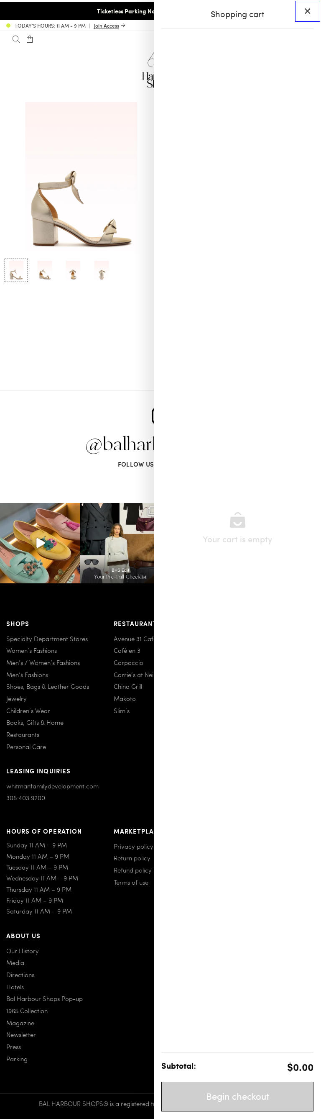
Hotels (15, 987)
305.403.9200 (25, 797)
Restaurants (22, 734)
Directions (20, 974)
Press (13, 1046)
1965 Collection (27, 1010)
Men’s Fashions (27, 674)
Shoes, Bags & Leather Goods (47, 686)
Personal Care (26, 746)
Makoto (125, 698)
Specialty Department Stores (47, 638)
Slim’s (122, 710)
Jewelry (16, 698)
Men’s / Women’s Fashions (43, 662)
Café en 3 (127, 650)
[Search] (16, 39)
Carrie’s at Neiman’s (142, 674)
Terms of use (131, 882)
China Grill (128, 686)
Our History (22, 951)
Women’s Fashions (31, 650)
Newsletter (21, 1034)
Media (15, 962)
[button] (16, 270)
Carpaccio (128, 662)
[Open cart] (29, 39)
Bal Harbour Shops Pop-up (44, 998)
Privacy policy (133, 846)
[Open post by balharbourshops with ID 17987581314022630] (120, 543)
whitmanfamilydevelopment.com (52, 786)
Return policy (132, 858)
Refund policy (133, 870)
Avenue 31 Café (135, 638)
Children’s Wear (28, 710)
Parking (17, 1059)
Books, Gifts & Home (35, 722)
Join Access (106, 25)
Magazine (20, 1023)
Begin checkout (237, 1096)
